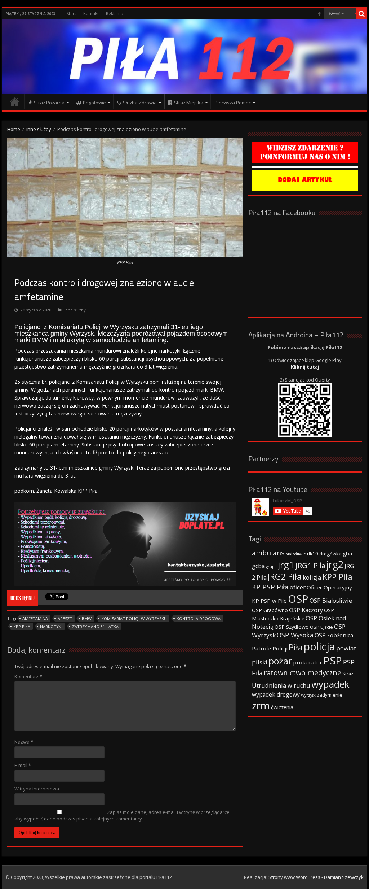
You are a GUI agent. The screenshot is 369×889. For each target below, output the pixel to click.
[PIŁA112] (184, 56)
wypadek (330, 683)
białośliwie (295, 554)
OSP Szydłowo (292, 626)
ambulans (268, 553)
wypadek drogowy (276, 694)
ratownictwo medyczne (302, 672)
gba (347, 553)
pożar (280, 661)
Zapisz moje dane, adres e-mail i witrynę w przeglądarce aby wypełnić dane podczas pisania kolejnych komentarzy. (122, 815)
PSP (332, 660)
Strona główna (14, 101)
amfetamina (35, 618)
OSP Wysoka (295, 635)
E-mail (22, 765)
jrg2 (334, 564)
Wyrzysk (308, 695)
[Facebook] (319, 14)
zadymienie (329, 695)
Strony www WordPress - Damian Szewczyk (316, 877)
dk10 (312, 553)
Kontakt (91, 13)
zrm (261, 705)
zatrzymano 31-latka (95, 626)
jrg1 (286, 564)
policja (319, 646)
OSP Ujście (321, 627)
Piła (296, 647)
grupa (271, 566)
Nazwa (23, 741)
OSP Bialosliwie (331, 601)
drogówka (330, 553)
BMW (87, 618)
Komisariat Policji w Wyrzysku (134, 618)
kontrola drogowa (199, 618)
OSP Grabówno (270, 610)
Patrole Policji (270, 648)
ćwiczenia (282, 707)
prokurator (307, 662)
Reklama (114, 13)
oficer (298, 587)
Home (13, 129)
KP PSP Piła (270, 587)
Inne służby (38, 129)
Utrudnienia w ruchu (281, 685)
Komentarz (28, 676)
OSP (298, 599)
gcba (258, 566)
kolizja (312, 577)
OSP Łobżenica (334, 635)
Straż (347, 673)
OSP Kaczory (306, 610)
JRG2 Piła (285, 576)
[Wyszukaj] (361, 13)
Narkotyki (51, 626)
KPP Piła (21, 626)
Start (71, 13)
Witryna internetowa (36, 788)
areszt (65, 618)
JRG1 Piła (310, 565)
